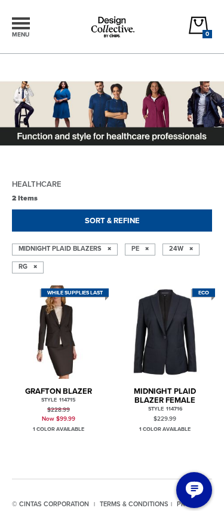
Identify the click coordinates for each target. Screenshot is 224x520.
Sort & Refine (112, 220)
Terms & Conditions (134, 504)
